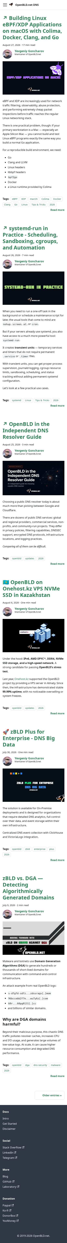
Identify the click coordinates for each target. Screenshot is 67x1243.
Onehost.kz (21, 679)
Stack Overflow (12, 1147)
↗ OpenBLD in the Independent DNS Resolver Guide (26, 430)
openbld (16, 558)
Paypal (7, 1205)
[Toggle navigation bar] (5, 4)
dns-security (40, 1065)
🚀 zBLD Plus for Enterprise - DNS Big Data (29, 738)
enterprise (39, 849)
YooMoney (9, 1221)
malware (55, 1065)
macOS (34, 198)
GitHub (7, 1181)
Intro (6, 1118)
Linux (24, 204)
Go (15, 204)
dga (27, 1065)
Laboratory (9, 1186)
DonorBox (9, 1215)
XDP (23, 198)
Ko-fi (5, 1210)
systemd (16, 400)
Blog (5, 1176)
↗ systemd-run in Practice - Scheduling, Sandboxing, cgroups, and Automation (30, 238)
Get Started (10, 1123)
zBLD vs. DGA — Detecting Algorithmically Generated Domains (28, 888)
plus (51, 849)
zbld (27, 849)
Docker (57, 198)
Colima (45, 198)
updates (29, 558)
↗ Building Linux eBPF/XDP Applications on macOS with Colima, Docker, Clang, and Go (32, 27)
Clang (7, 204)
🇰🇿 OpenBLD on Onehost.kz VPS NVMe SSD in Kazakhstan (31, 588)
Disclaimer (9, 1129)
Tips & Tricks (39, 204)
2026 (52, 204)
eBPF (14, 198)
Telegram (8, 1158)
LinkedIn (8, 1152)
